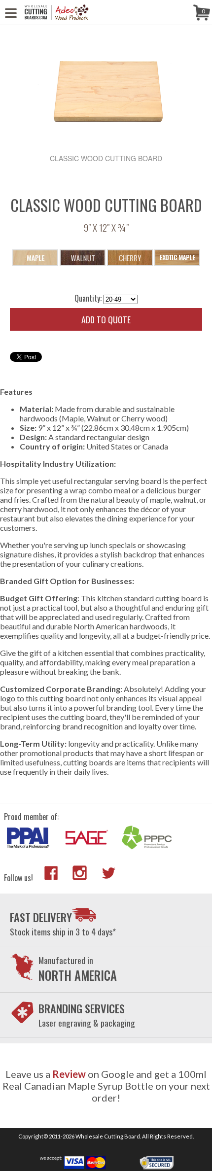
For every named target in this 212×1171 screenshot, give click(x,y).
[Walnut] (83, 257)
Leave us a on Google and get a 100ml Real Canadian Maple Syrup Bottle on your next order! (106, 1085)
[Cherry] (130, 257)
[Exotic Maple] (177, 257)
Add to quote (106, 319)
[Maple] (35, 257)
